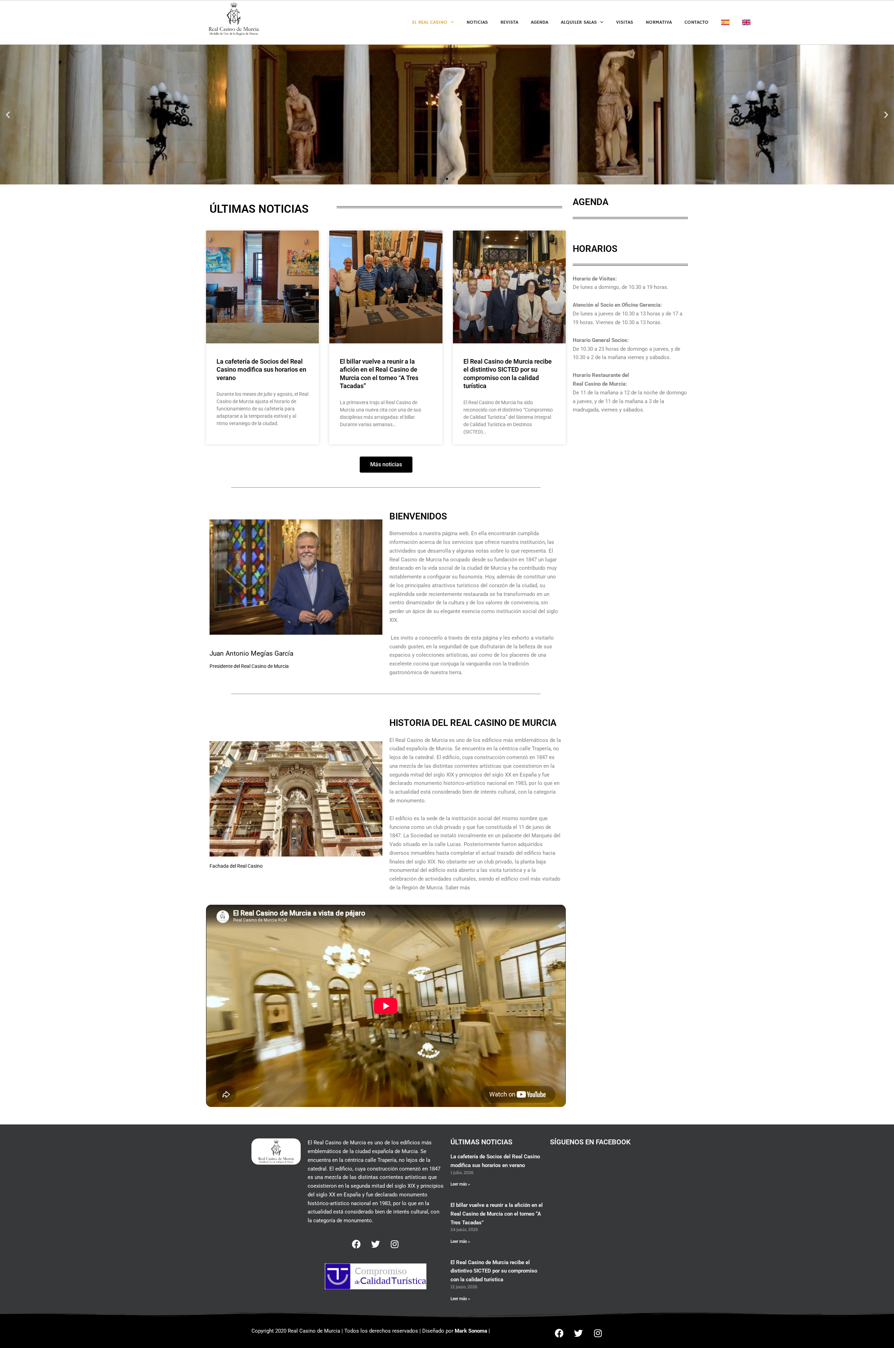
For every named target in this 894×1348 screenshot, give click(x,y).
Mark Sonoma (471, 1331)
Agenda (539, 22)
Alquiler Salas (579, 22)
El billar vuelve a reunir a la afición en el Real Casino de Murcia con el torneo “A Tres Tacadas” (496, 1214)
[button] (7, 114)
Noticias (477, 22)
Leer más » (460, 1184)
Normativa (659, 22)
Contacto (696, 22)
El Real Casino (429, 22)
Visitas (624, 22)
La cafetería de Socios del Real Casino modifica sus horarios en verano (261, 369)
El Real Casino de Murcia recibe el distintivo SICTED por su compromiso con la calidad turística (493, 1271)
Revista (509, 22)
